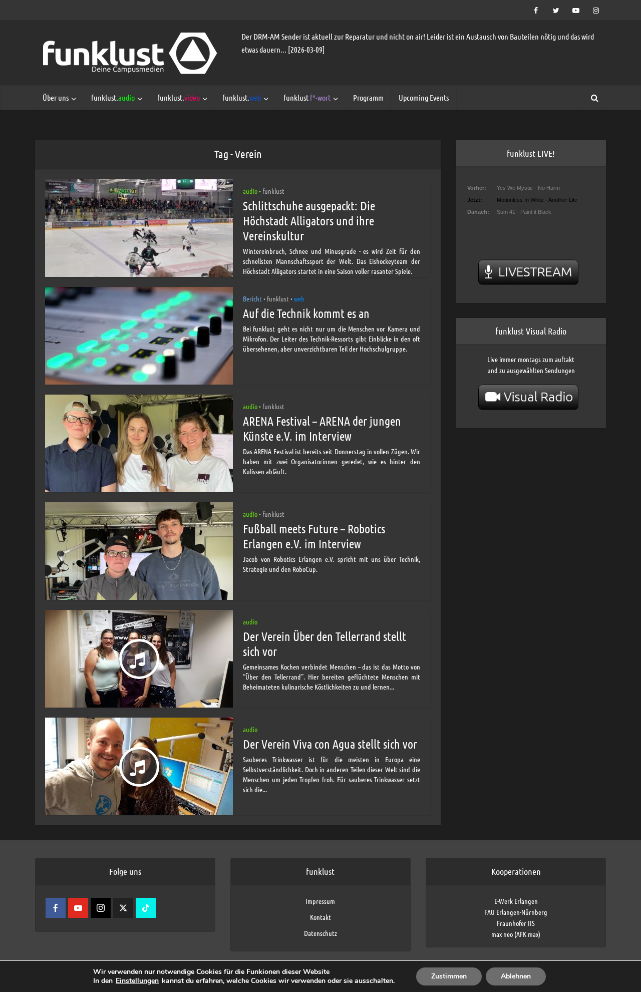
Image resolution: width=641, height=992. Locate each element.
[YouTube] (78, 908)
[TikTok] (146, 908)
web (299, 298)
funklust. (113, 97)
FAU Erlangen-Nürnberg (515, 911)
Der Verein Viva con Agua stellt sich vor (330, 744)
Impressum (320, 900)
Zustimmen (449, 976)
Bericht (252, 298)
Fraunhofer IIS (516, 922)
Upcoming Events (424, 97)
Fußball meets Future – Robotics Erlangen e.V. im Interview (314, 536)
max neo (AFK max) (515, 933)
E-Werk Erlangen (516, 900)
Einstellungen (137, 980)
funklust (307, 97)
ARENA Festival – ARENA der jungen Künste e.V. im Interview (322, 428)
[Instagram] (101, 908)
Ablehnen (516, 976)
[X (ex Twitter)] (123, 908)
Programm (368, 97)
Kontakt (320, 916)
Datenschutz (320, 932)
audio (250, 190)
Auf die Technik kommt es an (306, 313)
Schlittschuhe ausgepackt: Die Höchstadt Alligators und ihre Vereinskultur (309, 220)
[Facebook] (56, 908)
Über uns (56, 97)
